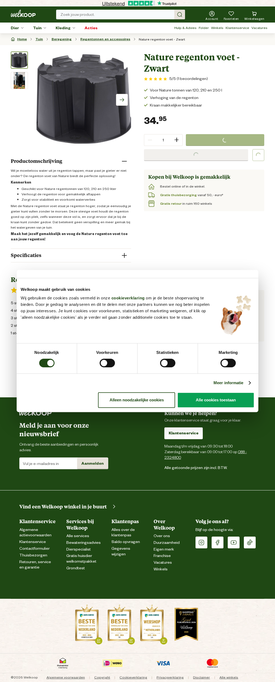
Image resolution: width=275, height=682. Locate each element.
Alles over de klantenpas (123, 532)
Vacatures (259, 27)
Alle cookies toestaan (216, 400)
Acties (91, 28)
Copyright (102, 677)
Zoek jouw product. (77, 14)
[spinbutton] (163, 140)
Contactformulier (34, 548)
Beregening (62, 39)
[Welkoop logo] (23, 13)
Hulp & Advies (185, 27)
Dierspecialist (78, 549)
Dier (15, 28)
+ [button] (176, 140)
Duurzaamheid (167, 542)
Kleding (63, 28)
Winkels (217, 27)
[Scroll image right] (122, 100)
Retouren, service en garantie (35, 564)
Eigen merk (164, 549)
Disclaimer (201, 677)
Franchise (162, 556)
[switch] (107, 363)
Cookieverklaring (133, 677)
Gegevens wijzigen (120, 551)
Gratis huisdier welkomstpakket (81, 558)
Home (22, 39)
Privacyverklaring (170, 677)
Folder (204, 27)
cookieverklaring (128, 298)
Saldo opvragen (125, 542)
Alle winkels (228, 677)
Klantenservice (237, 27)
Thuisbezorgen (33, 555)
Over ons (162, 536)
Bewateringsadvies (83, 542)
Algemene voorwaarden (65, 677)
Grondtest (75, 568)
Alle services (77, 536)
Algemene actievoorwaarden (35, 532)
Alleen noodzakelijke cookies (137, 400)
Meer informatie (229, 382)
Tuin (37, 28)
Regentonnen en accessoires (105, 39)
